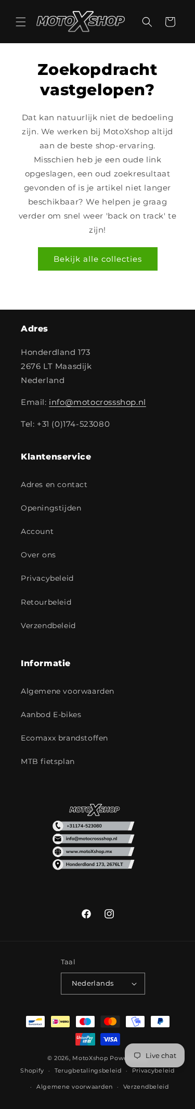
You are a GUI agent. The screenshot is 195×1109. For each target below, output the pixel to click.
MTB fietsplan (48, 761)
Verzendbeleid (48, 625)
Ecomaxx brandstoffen (64, 738)
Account (37, 531)
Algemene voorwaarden (67, 691)
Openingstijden (51, 508)
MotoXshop (90, 1058)
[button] (20, 21)
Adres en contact (54, 484)
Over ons (38, 554)
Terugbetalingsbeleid (88, 1070)
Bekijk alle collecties (98, 259)
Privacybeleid (47, 578)
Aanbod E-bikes (51, 714)
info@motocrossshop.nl (97, 402)
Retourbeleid (46, 602)
